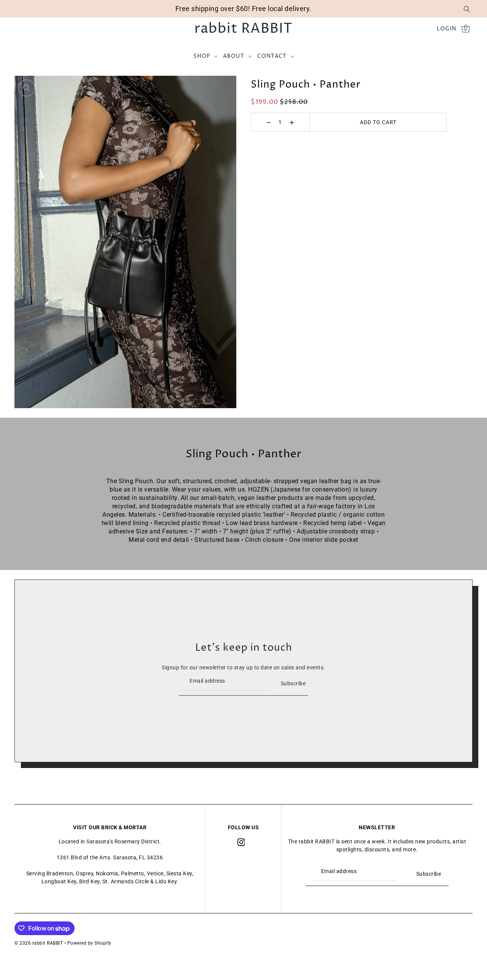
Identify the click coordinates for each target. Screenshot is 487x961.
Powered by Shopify (89, 943)
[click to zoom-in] (26, 88)
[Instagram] (241, 842)
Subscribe (293, 683)
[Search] (467, 9)
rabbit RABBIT (243, 29)
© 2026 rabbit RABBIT (38, 943)
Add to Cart (378, 122)
